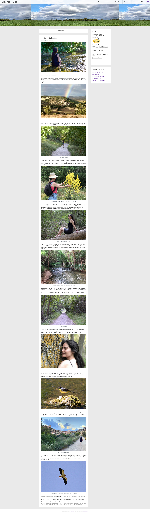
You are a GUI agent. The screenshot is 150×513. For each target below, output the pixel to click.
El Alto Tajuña (118, 1)
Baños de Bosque (59, 501)
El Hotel (143, 1)
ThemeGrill (85, 511)
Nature (42, 504)
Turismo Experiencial (67, 504)
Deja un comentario (79, 504)
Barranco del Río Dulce (68, 501)
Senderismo (60, 504)
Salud (52, 504)
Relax (50, 504)
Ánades (51, 40)
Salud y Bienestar (99, 1)
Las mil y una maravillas (97, 72)
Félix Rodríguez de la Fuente (57, 503)
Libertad (79, 503)
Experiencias (127, 1)
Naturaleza (83, 503)
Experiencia (43, 503)
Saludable (56, 504)
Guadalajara (66, 503)
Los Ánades (135, 1)
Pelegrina (46, 504)
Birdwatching (80, 501)
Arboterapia (53, 501)
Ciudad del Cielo (96, 74)
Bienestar (75, 501)
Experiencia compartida (97, 78)
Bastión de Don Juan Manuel (98, 80)
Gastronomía (109, 1)
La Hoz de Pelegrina (49, 38)
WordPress (72, 511)
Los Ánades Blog (9, 2)
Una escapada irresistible (98, 76)
